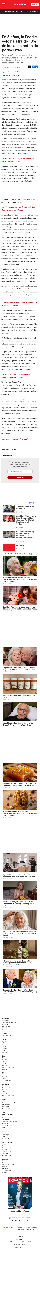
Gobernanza (6, 1118)
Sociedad (5, 1052)
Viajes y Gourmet (8, 1067)
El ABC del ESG (7, 1125)
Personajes (6, 1166)
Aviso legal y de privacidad (19, 1242)
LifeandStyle (6, 1035)
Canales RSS (19, 1245)
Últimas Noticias (9, 11)
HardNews (24, 439)
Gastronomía (6, 1161)
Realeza (5, 1060)
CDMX (4, 1046)
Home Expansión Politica (10, 1022)
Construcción (6, 1101)
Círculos (5, 1061)
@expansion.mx (20, 1220)
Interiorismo (6, 1108)
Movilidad (5, 1120)
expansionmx (13, 1220)
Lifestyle (5, 1153)
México (4, 1043)
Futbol (4, 1144)
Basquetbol (6, 1149)
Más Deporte (6, 1151)
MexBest (5, 1159)
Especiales (6, 1138)
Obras (4, 1030)
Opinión (4, 1050)
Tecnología (6, 1028)
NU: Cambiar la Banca (20, 1211)
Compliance (20, 1239)
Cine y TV (5, 1091)
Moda (4, 1063)
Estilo (4, 1086)
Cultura (4, 1069)
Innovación (6, 1123)
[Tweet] (29, 67)
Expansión (5, 1019)
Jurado (4, 1172)
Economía (33, 11)
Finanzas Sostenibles (9, 1121)
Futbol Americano (8, 1148)
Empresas (19, 11)
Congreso (5, 1045)
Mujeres (5, 1033)
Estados (5, 1048)
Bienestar (5, 1168)
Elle (3, 1073)
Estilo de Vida (7, 1170)
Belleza (4, 1065)
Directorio (19, 1247)
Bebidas (5, 1163)
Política (26, 11)
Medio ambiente (7, 1114)
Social (4, 1116)
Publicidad (19, 1236)
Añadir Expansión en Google (11, 71)
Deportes (5, 1089)
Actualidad (5, 1133)
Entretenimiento (7, 1088)
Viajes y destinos (8, 1164)
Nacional (15, 439)
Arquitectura (6, 1106)
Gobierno (5, 1041)
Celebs (4, 1078)
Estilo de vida (7, 1080)
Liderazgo (5, 1134)
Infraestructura (7, 1104)
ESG (3, 1032)
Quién (4, 1056)
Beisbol (4, 1146)
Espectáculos (6, 1058)
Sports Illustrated (7, 1142)
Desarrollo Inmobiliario (10, 1103)
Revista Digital (35, 4)
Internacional (6, 1026)
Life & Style (6, 1084)
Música (4, 1093)
